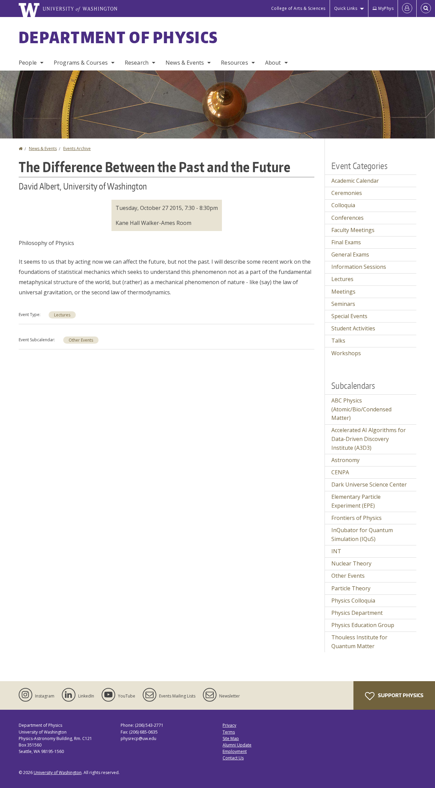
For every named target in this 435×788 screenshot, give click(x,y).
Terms (229, 732)
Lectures (62, 315)
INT (336, 551)
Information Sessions (358, 266)
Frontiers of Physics (356, 518)
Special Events (349, 316)
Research (137, 62)
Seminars (343, 304)
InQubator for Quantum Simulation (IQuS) (362, 534)
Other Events (81, 340)
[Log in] (407, 8)
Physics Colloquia (353, 600)
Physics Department (357, 613)
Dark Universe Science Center (369, 484)
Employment (235, 751)
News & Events (185, 62)
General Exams (350, 254)
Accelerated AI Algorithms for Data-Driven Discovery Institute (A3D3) (368, 438)
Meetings (343, 291)
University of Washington (58, 772)
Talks (338, 340)
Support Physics (400, 695)
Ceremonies (346, 193)
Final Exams (346, 242)
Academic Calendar (355, 180)
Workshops (346, 353)
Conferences (347, 217)
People (28, 62)
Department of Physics (118, 37)
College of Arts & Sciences (298, 8)
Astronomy (345, 460)
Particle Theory (350, 588)
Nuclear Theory (351, 563)
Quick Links (346, 8)
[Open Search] (426, 8)
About (273, 62)
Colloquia (343, 205)
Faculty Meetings (353, 230)
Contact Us (233, 758)
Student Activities (353, 328)
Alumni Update (237, 745)
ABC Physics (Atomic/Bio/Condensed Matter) (361, 409)
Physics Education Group (362, 625)
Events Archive (77, 148)
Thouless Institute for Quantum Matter (359, 642)
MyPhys (386, 8)
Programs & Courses (81, 62)
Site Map (231, 738)
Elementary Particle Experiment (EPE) (356, 501)
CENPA (340, 472)
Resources (234, 62)
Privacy (229, 725)
